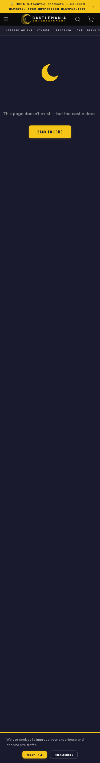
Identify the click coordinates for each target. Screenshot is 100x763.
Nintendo (63, 30)
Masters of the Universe (28, 30)
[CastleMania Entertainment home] (43, 19)
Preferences (64, 754)
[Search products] (77, 19)
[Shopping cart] (91, 19)
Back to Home (50, 131)
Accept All (35, 754)
